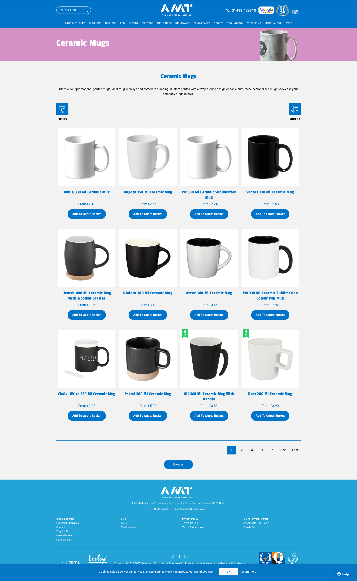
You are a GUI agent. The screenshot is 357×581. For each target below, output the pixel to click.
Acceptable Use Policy (256, 523)
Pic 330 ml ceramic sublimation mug (209, 195)
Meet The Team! (65, 535)
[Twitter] (173, 556)
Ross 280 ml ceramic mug (270, 393)
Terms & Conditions (193, 527)
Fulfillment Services (67, 523)
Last (295, 450)
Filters (62, 109)
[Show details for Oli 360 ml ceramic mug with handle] (209, 359)
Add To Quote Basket (86, 214)
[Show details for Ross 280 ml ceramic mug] (270, 359)
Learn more (248, 571)
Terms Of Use (190, 523)
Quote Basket (295, 12)
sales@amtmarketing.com (189, 509)
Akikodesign (238, 563)
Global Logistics (65, 518)
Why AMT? (62, 531)
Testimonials (128, 527)
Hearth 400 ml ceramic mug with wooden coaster (86, 296)
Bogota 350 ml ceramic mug (148, 192)
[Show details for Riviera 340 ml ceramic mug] (148, 258)
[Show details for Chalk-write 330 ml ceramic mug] (87, 359)
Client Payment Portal (255, 518)
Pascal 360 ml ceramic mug (148, 393)
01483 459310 (244, 10)
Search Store (71, 10)
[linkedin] (186, 556)
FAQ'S (124, 523)
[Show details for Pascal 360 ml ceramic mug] (148, 359)
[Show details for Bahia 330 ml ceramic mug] (87, 157)
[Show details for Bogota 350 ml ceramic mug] (148, 157)
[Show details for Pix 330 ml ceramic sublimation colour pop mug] (270, 258)
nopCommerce (207, 563)
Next (283, 450)
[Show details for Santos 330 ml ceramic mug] (270, 157)
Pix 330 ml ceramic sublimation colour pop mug (270, 296)
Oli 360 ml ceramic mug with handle (209, 396)
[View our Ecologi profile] (98, 561)
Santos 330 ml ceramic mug (270, 192)
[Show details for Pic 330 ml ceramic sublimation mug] (209, 157)
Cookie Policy (251, 527)
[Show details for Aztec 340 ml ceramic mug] (209, 258)
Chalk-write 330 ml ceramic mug (86, 393)
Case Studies (63, 539)
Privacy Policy (190, 518)
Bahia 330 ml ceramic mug (87, 192)
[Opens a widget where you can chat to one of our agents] (343, 574)
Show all (179, 464)
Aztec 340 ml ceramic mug (209, 293)
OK (228, 571)
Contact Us (62, 527)
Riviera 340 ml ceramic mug (147, 293)
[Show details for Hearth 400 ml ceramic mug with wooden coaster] (87, 258)
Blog (123, 518)
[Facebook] (179, 556)
